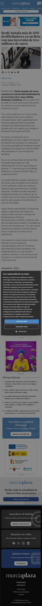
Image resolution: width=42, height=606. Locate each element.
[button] (21, 331)
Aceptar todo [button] (21, 321)
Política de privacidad (26, 316)
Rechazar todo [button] (22, 327)
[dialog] (21, 303)
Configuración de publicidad (12, 312)
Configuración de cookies (11, 316)
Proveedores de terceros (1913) (19, 294)
